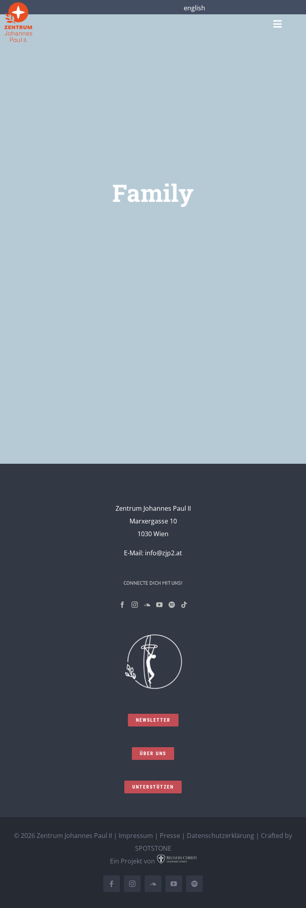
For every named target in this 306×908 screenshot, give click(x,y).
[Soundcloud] (147, 604)
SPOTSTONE (153, 848)
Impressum (136, 835)
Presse (170, 835)
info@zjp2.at (163, 553)
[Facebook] (122, 604)
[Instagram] (134, 604)
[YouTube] (159, 604)
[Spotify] (172, 604)
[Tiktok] (184, 604)
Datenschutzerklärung (220, 835)
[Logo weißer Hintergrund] (18, 5)
